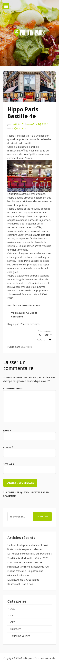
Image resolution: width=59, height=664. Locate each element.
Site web (8, 464)
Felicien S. (18, 124)
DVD (12, 615)
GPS (12, 622)
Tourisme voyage (20, 635)
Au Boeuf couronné (44, 335)
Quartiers (20, 128)
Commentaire (13, 388)
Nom (7, 430)
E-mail (8, 447)
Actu (12, 608)
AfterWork (43, 234)
